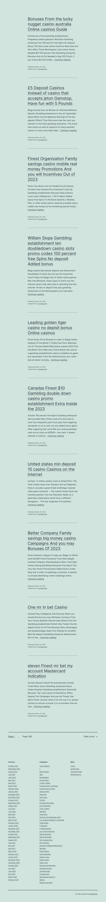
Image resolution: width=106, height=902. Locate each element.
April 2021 (11, 848)
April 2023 (11, 783)
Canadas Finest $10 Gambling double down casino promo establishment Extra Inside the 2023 (52, 398)
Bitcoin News (44, 772)
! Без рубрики (45, 766)
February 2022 (13, 823)
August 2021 (12, 840)
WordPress (93, 894)
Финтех (42, 880)
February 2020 (13, 880)
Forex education (45, 806)
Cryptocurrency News (47, 789)
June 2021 (11, 843)
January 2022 (13, 826)
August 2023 (12, 772)
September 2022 (14, 803)
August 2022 (12, 806)
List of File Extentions (47, 831)
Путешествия (44, 874)
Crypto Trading (45, 783)
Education (43, 794)
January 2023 (13, 792)
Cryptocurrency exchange (49, 786)
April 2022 (11, 817)
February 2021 (13, 854)
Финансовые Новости (47, 877)
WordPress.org (76, 774)
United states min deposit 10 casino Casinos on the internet (52, 469)
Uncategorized (42, 69)
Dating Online (44, 792)
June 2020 (12, 871)
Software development (48, 865)
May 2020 (11, 874)
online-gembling (45, 854)
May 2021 (11, 846)
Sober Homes (44, 860)
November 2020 (14, 863)
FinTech (42, 800)
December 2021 (13, 829)
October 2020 (13, 865)
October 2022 (13, 800)
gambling (43, 811)
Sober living (44, 863)
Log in (73, 766)
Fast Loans (43, 797)
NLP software (44, 843)
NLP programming (46, 840)
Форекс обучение (46, 883)
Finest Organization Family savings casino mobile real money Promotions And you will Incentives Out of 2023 (52, 169)
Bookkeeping (44, 777)
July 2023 (11, 774)
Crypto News (44, 780)
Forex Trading (44, 809)
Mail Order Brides (46, 837)
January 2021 (13, 857)
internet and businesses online (50, 817)
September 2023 (14, 769)
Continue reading (62, 60)
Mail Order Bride (45, 834)
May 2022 (11, 814)
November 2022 (14, 797)
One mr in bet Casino (47, 607)
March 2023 (12, 786)
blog (41, 774)
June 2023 (12, 777)
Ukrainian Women (46, 868)
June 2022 (12, 811)
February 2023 (13, 789)
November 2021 (13, 831)
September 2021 (14, 837)
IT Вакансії (43, 826)
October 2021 (13, 834)
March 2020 (12, 877)
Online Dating (44, 851)
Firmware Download (47, 803)
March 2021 (12, 851)
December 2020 (14, 860)
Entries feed (75, 769)
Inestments (43, 814)
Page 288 (27, 736)
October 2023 (13, 766)
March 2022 (12, 820)
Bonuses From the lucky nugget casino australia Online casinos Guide (50, 24)
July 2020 (11, 868)
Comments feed (76, 772)
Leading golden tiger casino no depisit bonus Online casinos (50, 327)
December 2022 (14, 794)
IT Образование (45, 829)
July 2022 (11, 809)
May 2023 (11, 780)
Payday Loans (44, 857)
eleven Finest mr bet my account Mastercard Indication (50, 671)
